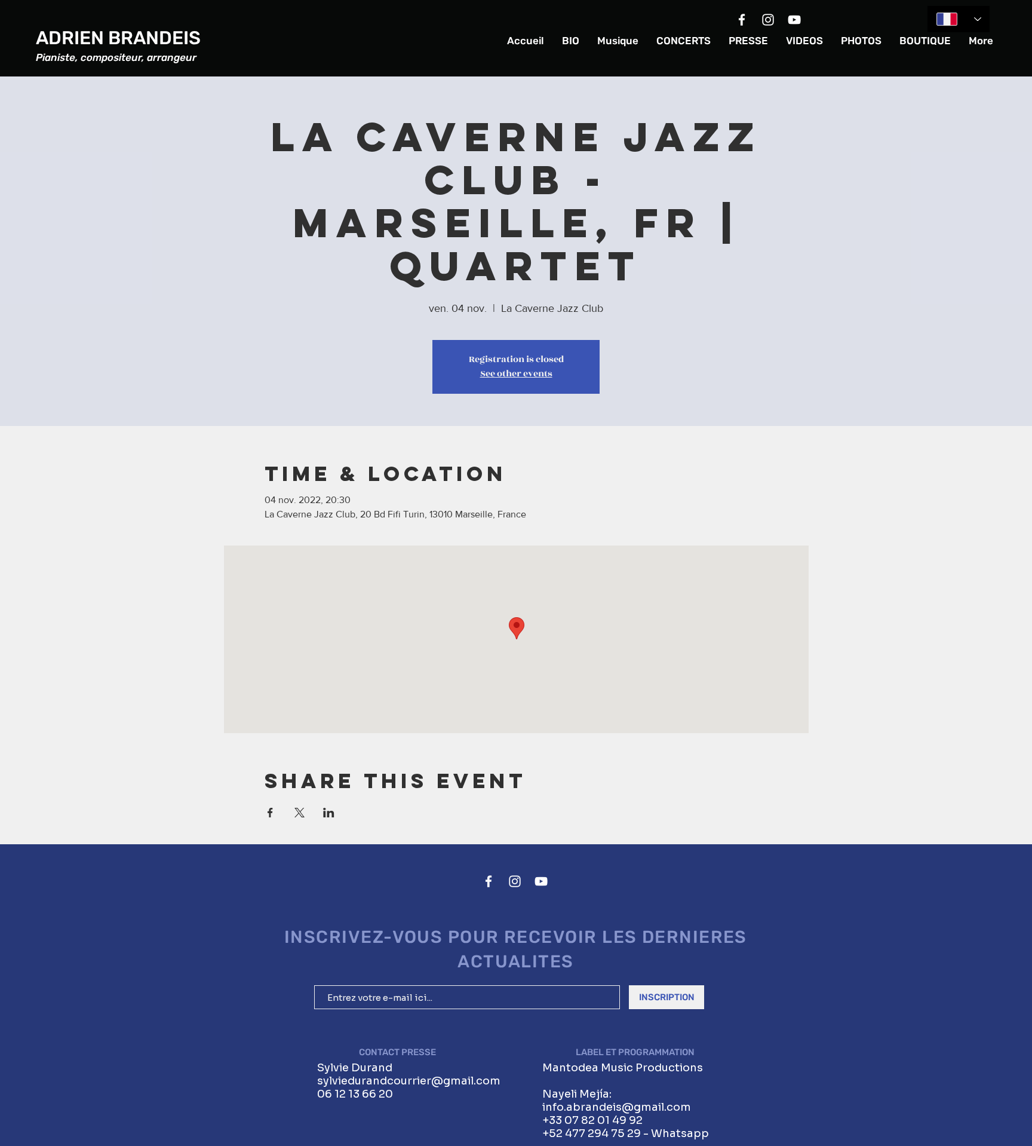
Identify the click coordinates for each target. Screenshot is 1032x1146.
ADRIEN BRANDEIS (118, 38)
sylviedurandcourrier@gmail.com (408, 1080)
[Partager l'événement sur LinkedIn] (328, 812)
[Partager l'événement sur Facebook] (270, 812)
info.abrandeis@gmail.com (616, 1107)
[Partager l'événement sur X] (299, 812)
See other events (516, 374)
